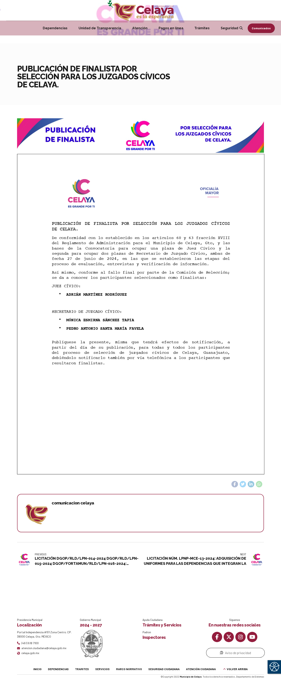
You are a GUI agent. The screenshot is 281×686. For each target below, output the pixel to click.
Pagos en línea (171, 28)
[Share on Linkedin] (251, 484)
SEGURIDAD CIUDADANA (164, 669)
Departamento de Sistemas (250, 676)
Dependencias (55, 28)
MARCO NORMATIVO (129, 669)
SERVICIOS (102, 669)
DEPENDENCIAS (58, 669)
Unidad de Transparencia (100, 28)
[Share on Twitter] (243, 484)
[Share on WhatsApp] (259, 484)
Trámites (202, 28)
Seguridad (229, 28)
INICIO (37, 669)
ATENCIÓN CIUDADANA (201, 669)
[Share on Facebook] (234, 484)
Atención (139, 28)
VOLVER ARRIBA (237, 669)
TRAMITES (82, 669)
